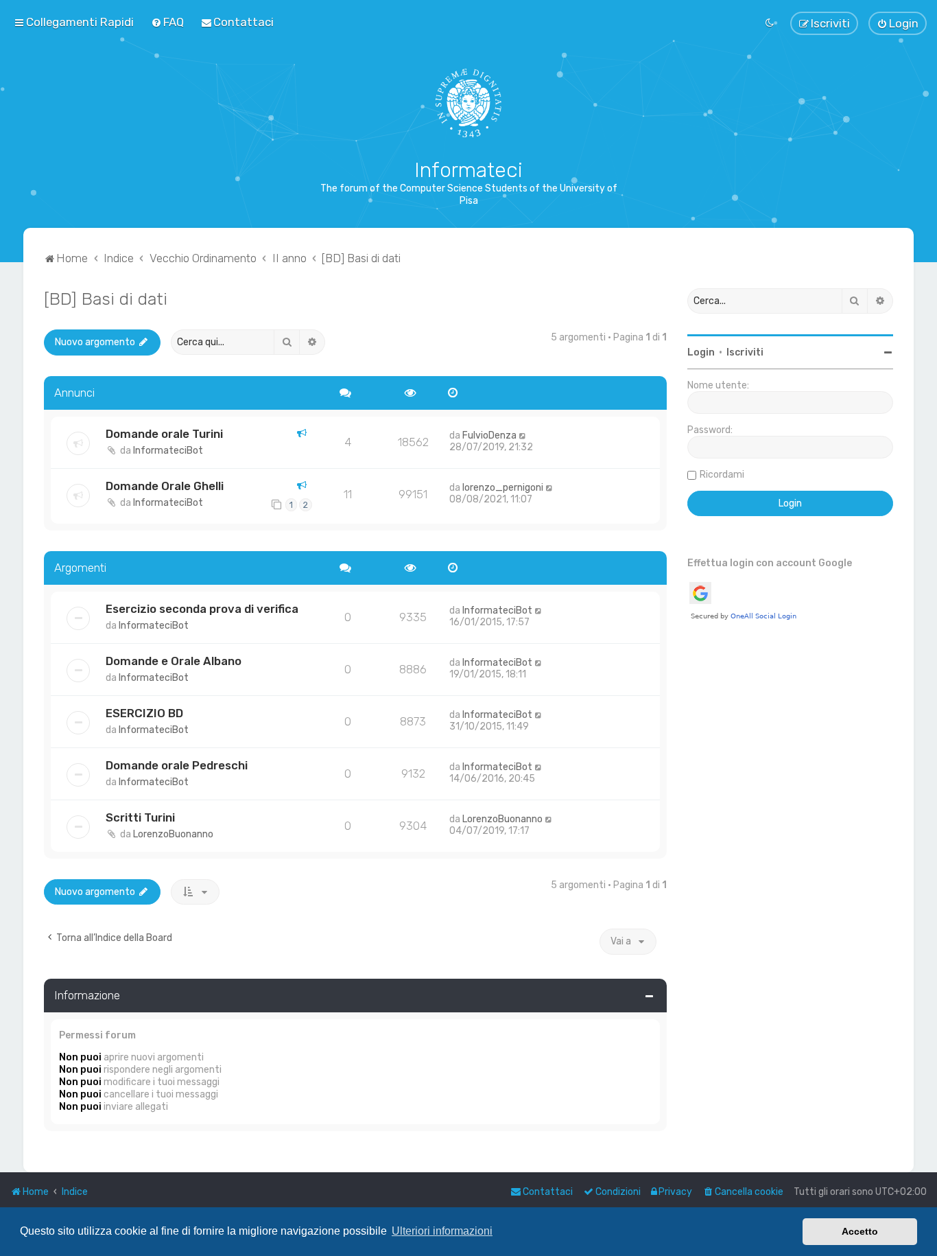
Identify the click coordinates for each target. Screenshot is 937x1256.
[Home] (469, 103)
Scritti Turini (140, 817)
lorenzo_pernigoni (502, 487)
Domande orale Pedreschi (177, 765)
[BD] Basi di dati (105, 298)
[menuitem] (167, 22)
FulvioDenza (489, 435)
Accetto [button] (860, 1231)
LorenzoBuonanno (173, 834)
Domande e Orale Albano (173, 661)
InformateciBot (168, 450)
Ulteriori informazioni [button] (442, 1231)
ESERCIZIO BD (144, 713)
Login (701, 352)
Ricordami (722, 474)
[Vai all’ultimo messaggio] (523, 435)
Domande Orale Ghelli (165, 486)
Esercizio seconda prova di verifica (202, 609)
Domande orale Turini (164, 434)
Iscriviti (744, 352)
